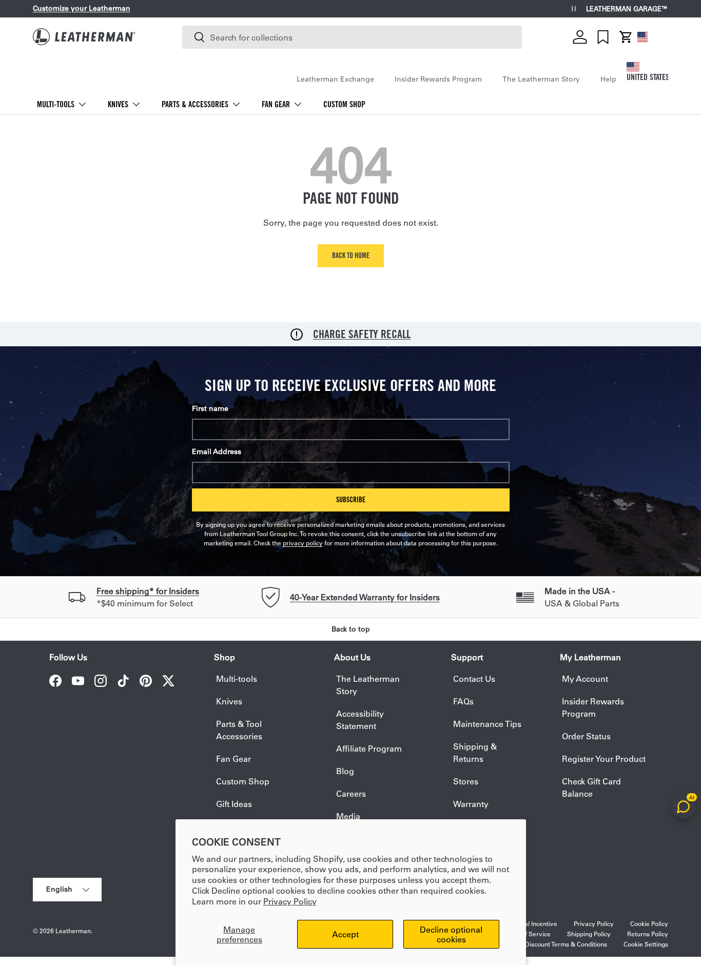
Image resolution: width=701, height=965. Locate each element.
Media (348, 816)
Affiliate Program (369, 748)
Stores (465, 781)
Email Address (216, 451)
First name (210, 408)
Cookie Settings (646, 944)
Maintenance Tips (487, 723)
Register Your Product (604, 758)
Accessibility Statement (360, 719)
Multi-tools (55, 104)
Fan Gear (276, 104)
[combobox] (352, 37)
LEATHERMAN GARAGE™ (627, 9)
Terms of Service (526, 934)
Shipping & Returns (475, 752)
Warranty (471, 803)
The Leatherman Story (541, 79)
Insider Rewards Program (438, 79)
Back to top (351, 629)
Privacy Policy (290, 901)
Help (608, 79)
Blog (345, 770)
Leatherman (73, 931)
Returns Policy (647, 934)
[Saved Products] (603, 37)
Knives (118, 104)
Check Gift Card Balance (591, 787)
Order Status (586, 736)
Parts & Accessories (195, 104)
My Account (585, 678)
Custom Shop (344, 104)
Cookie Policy (649, 923)
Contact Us (474, 678)
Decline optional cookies (451, 934)
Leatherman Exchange (335, 79)
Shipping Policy (589, 934)
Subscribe (350, 499)
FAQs (463, 701)
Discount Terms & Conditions (566, 944)
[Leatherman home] (84, 36)
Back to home (350, 255)
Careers (351, 793)
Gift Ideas (234, 803)
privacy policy (303, 543)
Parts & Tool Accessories (239, 729)
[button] (626, 37)
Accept (345, 934)
